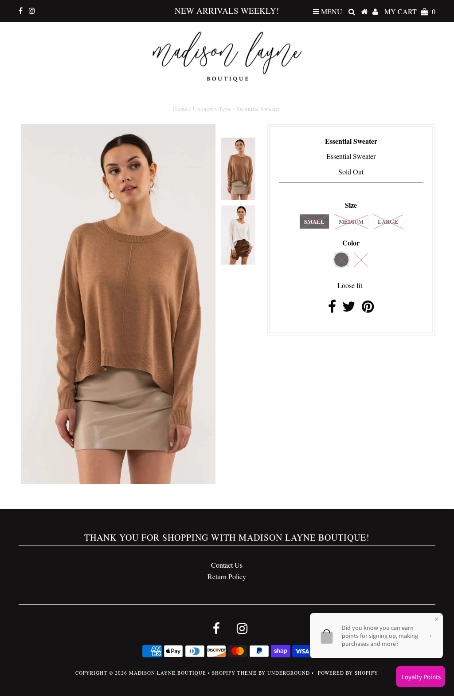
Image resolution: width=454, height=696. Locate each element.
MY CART (409, 11)
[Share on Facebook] (332, 308)
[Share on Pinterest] (368, 308)
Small (314, 221)
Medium (351, 221)
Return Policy (226, 576)
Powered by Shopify (348, 672)
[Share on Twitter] (349, 308)
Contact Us (227, 564)
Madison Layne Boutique (167, 672)
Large (388, 221)
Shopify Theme (234, 672)
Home (180, 108)
